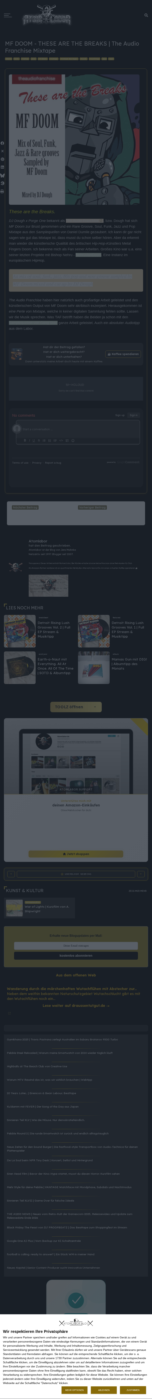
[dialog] (76, 1356)
